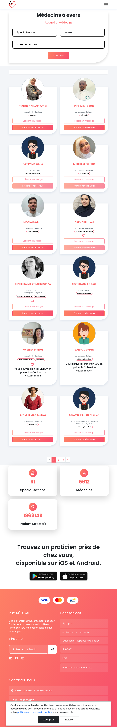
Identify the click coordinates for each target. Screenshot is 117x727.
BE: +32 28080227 (24, 700)
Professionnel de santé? (75, 632)
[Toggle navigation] (106, 4)
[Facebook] (17, 658)
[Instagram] (23, 658)
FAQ (64, 658)
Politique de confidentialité (77, 667)
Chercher (58, 55)
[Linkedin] (11, 658)
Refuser (69, 719)
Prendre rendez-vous (32, 127)
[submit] (52, 649)
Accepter (48, 719)
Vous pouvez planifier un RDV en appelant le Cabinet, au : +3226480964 (32, 372)
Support (66, 649)
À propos (67, 623)
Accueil (50, 23)
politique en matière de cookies (34, 712)
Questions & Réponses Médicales (80, 640)
